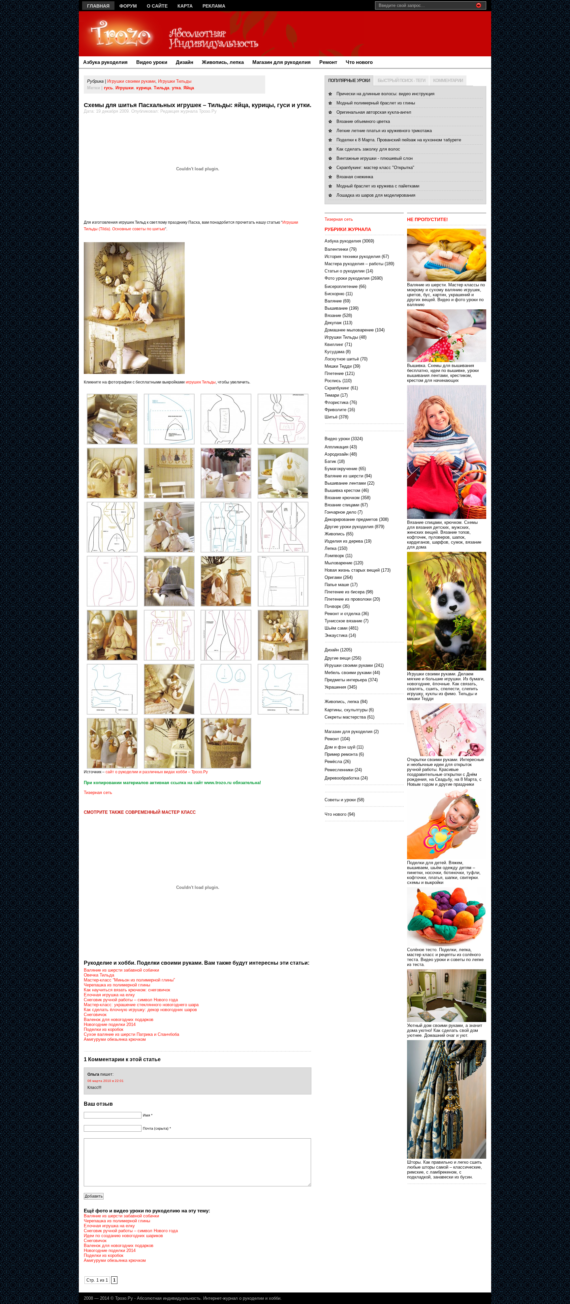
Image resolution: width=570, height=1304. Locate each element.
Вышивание (336, 308)
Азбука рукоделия (105, 62)
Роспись (333, 380)
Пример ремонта (341, 754)
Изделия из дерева (344, 541)
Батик (330, 461)
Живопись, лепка (223, 62)
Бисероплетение (341, 286)
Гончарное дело (340, 512)
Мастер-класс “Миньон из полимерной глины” (129, 980)
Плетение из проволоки (348, 599)
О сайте (157, 6)
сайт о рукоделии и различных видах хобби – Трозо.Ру (157, 772)
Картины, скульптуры (346, 709)
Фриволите (335, 409)
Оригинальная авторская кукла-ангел (373, 112)
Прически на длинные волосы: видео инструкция (385, 93)
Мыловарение (338, 562)
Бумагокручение (341, 468)
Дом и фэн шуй (340, 747)
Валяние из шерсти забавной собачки (121, 970)
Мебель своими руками (348, 672)
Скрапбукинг (337, 387)
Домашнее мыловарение (349, 329)
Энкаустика (336, 635)
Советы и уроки (340, 799)
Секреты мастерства (345, 717)
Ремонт (328, 62)
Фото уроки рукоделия (347, 278)
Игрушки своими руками (131, 81)
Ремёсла (333, 761)
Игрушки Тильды (174, 81)
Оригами (333, 577)
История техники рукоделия (352, 256)
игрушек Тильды (201, 382)
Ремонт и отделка (342, 613)
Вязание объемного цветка (363, 121)
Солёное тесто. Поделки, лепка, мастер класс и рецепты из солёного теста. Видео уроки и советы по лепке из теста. (445, 957)
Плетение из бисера (344, 591)
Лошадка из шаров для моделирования (375, 195)
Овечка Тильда (99, 975)
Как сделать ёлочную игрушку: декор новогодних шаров (140, 1009)
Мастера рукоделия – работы (354, 263)
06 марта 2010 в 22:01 (105, 1081)
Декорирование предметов (351, 519)
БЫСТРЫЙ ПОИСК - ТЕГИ (401, 80)
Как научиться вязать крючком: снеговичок (127, 989)
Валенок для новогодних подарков (118, 1019)
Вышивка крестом (342, 490)
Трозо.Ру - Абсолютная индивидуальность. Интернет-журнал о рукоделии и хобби (197, 1298)
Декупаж (333, 322)
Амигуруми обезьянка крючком (115, 1039)
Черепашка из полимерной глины (117, 984)
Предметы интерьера (346, 679)
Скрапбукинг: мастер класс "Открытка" (375, 167)
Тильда (161, 87)
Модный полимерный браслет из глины (375, 102)
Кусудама (334, 351)
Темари (332, 395)
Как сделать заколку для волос (368, 149)
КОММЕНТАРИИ (448, 80)
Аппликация (336, 446)
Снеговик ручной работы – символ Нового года (131, 999)
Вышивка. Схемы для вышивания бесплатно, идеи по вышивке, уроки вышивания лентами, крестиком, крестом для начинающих (443, 373)
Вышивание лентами (345, 483)
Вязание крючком (342, 497)
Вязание (333, 315)
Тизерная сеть (98, 792)
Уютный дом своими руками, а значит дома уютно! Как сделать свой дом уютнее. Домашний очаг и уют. (444, 1030)
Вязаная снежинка (354, 176)
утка (176, 87)
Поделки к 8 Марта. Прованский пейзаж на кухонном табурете (398, 139)
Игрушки (124, 87)
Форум (128, 6)
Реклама (214, 6)
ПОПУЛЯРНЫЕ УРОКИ (349, 80)
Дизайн (184, 62)
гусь (108, 87)
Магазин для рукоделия (281, 62)
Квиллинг (334, 344)
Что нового (359, 62)
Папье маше (337, 584)
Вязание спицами (342, 504)
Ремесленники (339, 769)
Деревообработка (342, 778)
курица (143, 87)
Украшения (335, 687)
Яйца (188, 87)
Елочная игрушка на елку (109, 994)
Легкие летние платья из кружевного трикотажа (384, 130)
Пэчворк (333, 606)
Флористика (336, 402)
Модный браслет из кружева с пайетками (377, 186)
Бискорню (334, 293)
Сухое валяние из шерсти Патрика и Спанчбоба (131, 1034)
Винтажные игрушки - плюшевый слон (374, 158)
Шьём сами (336, 628)
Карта (185, 6)
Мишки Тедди (338, 366)
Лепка (330, 548)
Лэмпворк (334, 555)
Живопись (335, 533)
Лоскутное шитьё (342, 358)
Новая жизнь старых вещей (352, 570)
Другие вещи (337, 658)
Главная (98, 6)
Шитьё (331, 416)
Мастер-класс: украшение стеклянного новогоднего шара (141, 1004)
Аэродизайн (336, 454)
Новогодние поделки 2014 (110, 1024)
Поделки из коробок (103, 1029)
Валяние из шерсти (344, 475)
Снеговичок (95, 1014)
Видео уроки (151, 62)
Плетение (334, 373)
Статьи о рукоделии (344, 271)
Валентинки (336, 249)
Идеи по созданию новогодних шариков (123, 1235)
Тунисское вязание (343, 620)
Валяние (333, 300)
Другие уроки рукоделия (349, 526)
